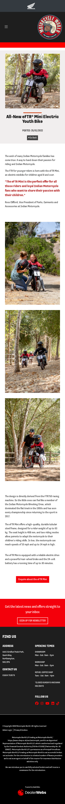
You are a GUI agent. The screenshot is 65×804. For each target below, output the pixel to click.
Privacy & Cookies (21, 730)
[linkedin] (53, 703)
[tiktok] (58, 703)
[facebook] (37, 703)
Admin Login (7, 730)
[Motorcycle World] (49, 27)
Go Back (33, 138)
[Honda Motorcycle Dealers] (31, 6)
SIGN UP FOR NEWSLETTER (33, 620)
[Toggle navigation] (6, 27)
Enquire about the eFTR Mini (32, 579)
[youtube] (48, 703)
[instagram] (42, 703)
